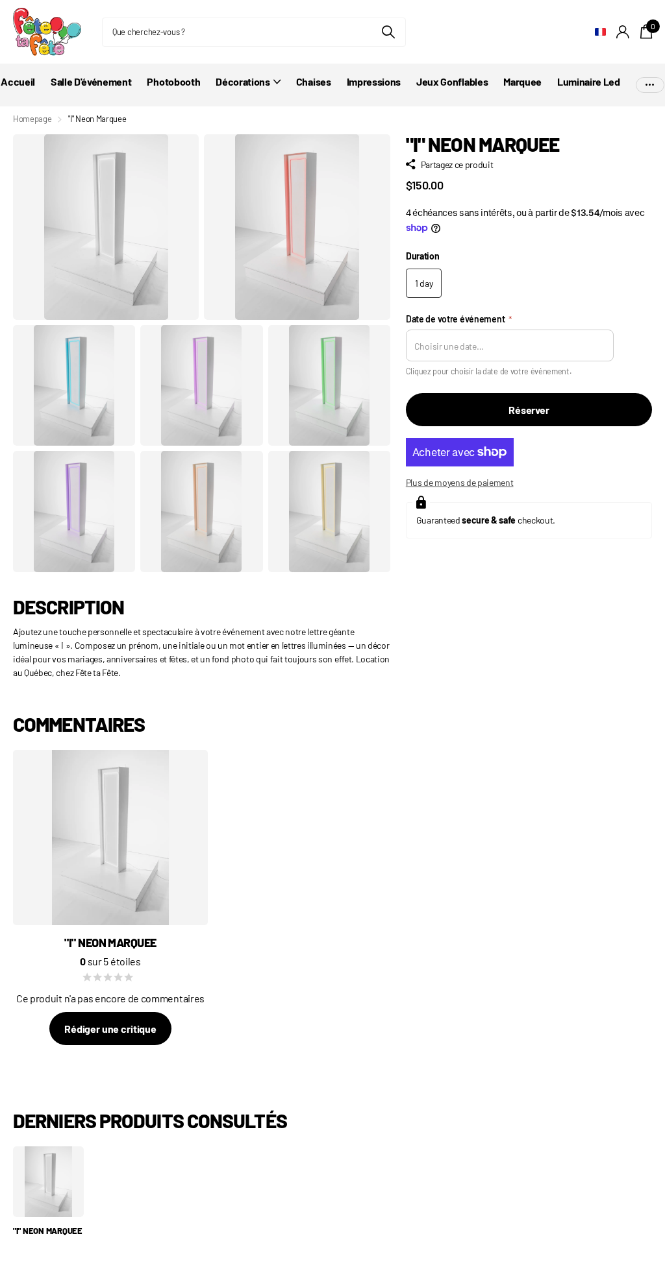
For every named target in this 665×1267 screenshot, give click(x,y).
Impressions (374, 81)
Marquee (522, 81)
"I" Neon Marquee (47, 1230)
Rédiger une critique (110, 1028)
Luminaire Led (588, 81)
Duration (423, 255)
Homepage (32, 119)
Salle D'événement (91, 81)
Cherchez (388, 32)
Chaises (313, 81)
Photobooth (173, 81)
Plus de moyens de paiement (460, 482)
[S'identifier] (623, 32)
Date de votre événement (459, 318)
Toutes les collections (248, 88)
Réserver (528, 410)
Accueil (18, 81)
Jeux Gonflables (452, 81)
